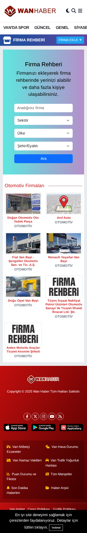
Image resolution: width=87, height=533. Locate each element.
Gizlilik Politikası (64, 509)
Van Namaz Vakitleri (27, 460)
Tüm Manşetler (61, 474)
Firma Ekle (69, 40)
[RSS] (60, 416)
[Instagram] (43, 416)
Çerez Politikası (39, 509)
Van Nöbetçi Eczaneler (18, 449)
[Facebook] (27, 416)
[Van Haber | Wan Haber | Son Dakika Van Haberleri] (30, 11)
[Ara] (73, 11)
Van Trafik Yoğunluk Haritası (62, 463)
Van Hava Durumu (65, 447)
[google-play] (43, 428)
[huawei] (71, 428)
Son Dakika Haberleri (17, 490)
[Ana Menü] (80, 11)
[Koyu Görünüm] (68, 11)
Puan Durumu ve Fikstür (21, 476)
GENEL (62, 27)
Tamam (56, 527)
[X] (35, 416)
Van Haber (17, 509)
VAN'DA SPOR (16, 27)
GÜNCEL (42, 27)
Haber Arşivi (59, 488)
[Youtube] (52, 416)
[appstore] (16, 428)
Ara (43, 158)
